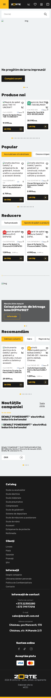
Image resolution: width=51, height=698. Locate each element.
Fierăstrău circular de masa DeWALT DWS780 (12, 372)
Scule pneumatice (14, 502)
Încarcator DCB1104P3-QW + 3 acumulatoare (13, 186)
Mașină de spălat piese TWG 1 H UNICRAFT (12, 116)
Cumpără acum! (13, 78)
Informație (12, 316)
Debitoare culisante (12, 339)
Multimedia (11, 533)
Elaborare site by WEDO (25, 686)
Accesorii (10, 525)
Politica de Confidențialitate (19, 583)
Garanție (10, 554)
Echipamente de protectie (18, 529)
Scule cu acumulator (15, 490)
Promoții (9, 558)
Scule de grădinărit (15, 510)
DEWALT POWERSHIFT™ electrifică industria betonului (22, 418)
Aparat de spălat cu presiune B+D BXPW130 (12, 245)
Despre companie (14, 575)
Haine (29, 339)
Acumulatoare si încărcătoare (16, 154)
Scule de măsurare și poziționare (21, 517)
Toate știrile (42, 404)
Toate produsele (10, 223)
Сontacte (10, 586)
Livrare (9, 547)
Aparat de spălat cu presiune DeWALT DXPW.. (37, 245)
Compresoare (12, 506)
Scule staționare (13, 498)
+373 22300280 (25, 603)
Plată (8, 551)
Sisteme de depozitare (16, 514)
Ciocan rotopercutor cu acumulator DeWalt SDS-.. (37, 185)
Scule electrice (13, 494)
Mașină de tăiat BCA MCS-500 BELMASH (35, 113)
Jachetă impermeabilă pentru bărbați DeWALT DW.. (37, 370)
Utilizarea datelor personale (18, 579)
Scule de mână (13, 521)
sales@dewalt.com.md (25, 616)
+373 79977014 (25, 606)
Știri (8, 562)
